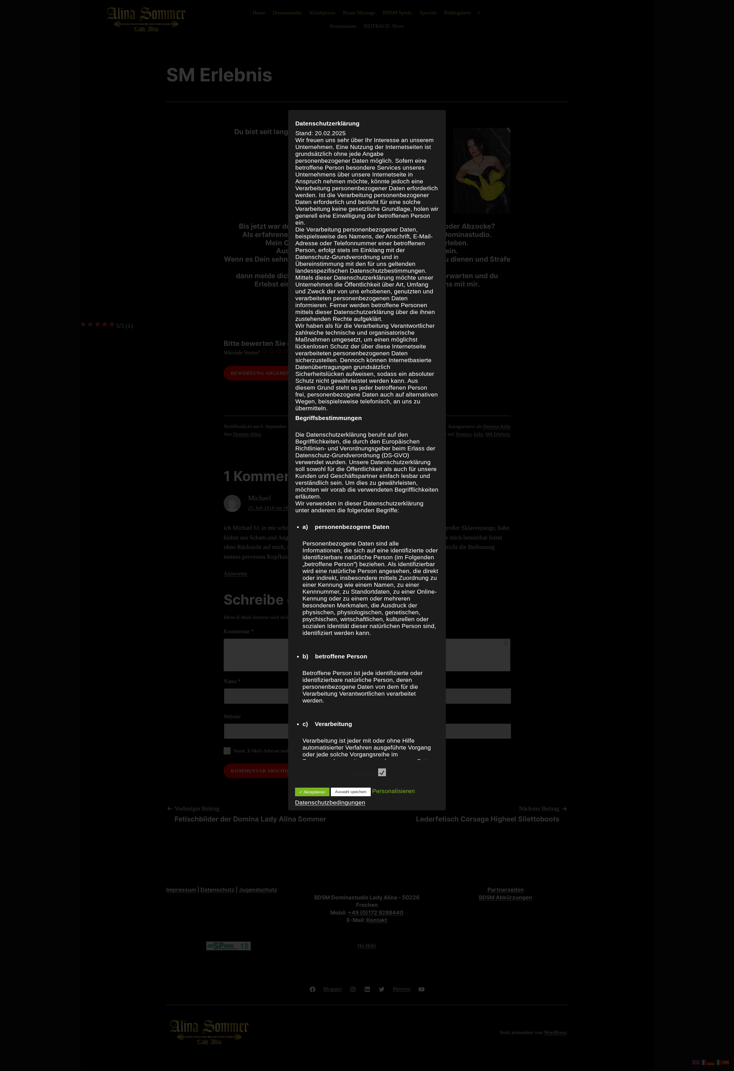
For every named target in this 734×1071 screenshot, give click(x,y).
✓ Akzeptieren (312, 792)
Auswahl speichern (350, 792)
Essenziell (363, 774)
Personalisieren (393, 791)
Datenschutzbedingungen (330, 802)
